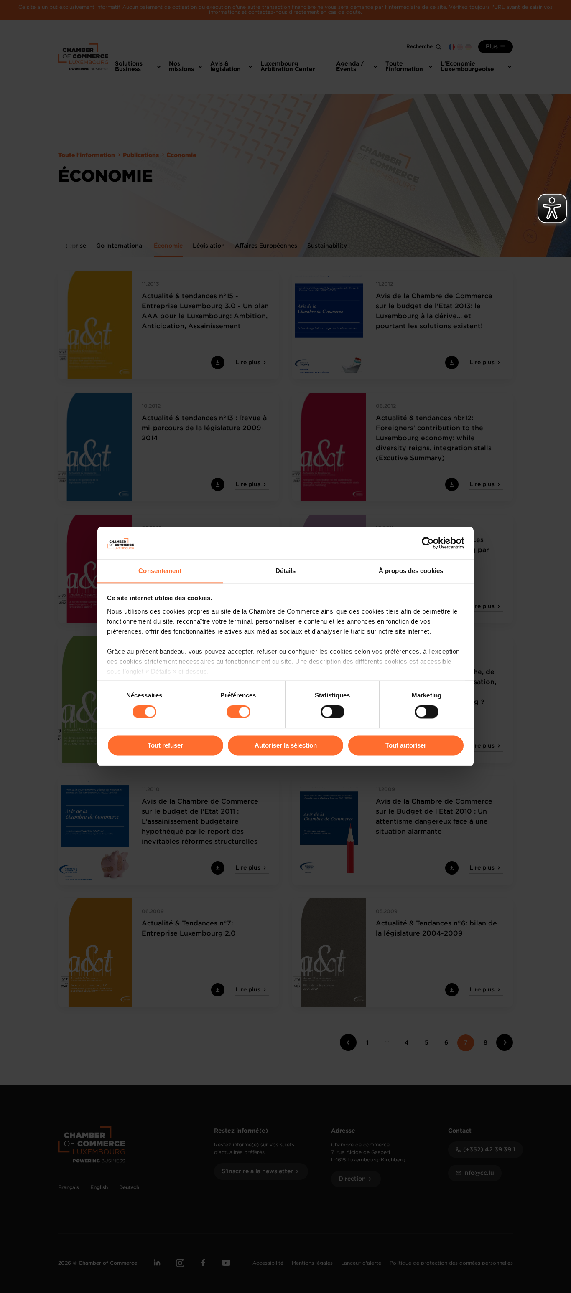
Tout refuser (165, 745)
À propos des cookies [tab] (411, 570)
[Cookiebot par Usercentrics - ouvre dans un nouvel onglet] (427, 543)
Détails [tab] (285, 570)
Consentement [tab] (159, 570)
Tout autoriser (405, 745)
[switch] (238, 712)
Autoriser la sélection (286, 745)
